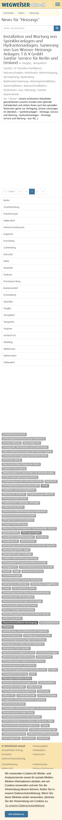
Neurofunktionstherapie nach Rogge (22, 601)
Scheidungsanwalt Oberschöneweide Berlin (26, 593)
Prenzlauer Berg (11, 281)
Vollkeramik (34, 687)
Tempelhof (9, 315)
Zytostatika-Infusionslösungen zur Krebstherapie (29, 708)
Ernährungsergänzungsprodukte (20, 477)
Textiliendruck (10, 541)
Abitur (45, 725)
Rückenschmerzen (32, 571)
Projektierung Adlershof (40, 494)
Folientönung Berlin (13, 507)
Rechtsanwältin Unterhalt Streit (19, 605)
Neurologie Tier (32, 443)
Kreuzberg (8, 241)
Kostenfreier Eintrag (12, 750)
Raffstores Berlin (12, 460)
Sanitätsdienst (47, 682)
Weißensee (9, 349)
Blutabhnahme (11, 533)
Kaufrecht (51, 481)
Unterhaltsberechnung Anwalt (36, 567)
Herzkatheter (28, 541)
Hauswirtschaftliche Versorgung (20, 623)
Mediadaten (39, 750)
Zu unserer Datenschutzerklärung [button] (24, 805)
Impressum (39, 754)
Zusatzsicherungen (47, 652)
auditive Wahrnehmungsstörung (20, 558)
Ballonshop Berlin (12, 618)
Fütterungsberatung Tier (43, 730)
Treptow (7, 329)
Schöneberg (9, 295)
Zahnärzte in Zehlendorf (15, 584)
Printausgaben (40, 746)
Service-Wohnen (11, 443)
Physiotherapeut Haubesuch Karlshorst (23, 661)
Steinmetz (43, 738)
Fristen (53, 670)
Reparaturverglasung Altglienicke (20, 725)
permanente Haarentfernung (18, 657)
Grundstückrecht (49, 623)
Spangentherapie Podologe (17, 554)
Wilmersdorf (9, 356)
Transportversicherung (15, 674)
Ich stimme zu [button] (16, 814)
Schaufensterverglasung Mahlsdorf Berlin (25, 456)
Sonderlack (28, 738)
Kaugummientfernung (14, 524)
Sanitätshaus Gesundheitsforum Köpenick (25, 631)
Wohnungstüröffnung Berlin (42, 734)
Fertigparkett (10, 567)
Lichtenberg (9, 248)
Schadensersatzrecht (14, 434)
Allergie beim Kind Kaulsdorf (18, 520)
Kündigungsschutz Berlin (37, 635)
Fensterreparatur (12, 635)
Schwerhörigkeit (47, 695)
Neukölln (8, 268)
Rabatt (6, 571)
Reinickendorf (10, 288)
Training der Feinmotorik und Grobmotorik (25, 447)
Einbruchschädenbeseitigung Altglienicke (24, 511)
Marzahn (8, 254)
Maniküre (42, 537)
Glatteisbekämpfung (14, 734)
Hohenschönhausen (13, 227)
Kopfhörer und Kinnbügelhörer (19, 490)
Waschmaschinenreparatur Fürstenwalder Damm (29, 528)
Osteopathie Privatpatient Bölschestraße (24, 563)
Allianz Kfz (8, 695)
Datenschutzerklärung (13, 759)
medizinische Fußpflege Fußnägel (21, 503)
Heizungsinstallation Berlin (17, 678)
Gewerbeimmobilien (13, 687)
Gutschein (43, 691)
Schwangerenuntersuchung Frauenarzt (23, 439)
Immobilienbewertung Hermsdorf (20, 485)
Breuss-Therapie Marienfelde (18, 610)
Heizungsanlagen (31, 533)
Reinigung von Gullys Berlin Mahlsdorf (23, 644)
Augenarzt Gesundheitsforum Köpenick (24, 700)
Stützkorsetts (44, 657)
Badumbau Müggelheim (44, 584)
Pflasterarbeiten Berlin (15, 498)
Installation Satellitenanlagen (18, 537)
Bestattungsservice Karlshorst (19, 665)
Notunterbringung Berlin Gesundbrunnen (24, 670)
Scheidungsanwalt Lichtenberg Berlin (22, 481)
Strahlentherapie (12, 575)
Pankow (7, 275)
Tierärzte (7, 627)
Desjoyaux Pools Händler (16, 648)
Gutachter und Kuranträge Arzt (19, 682)
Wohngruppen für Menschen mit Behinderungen (28, 473)
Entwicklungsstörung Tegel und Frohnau (24, 640)
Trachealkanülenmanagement (19, 691)
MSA (32, 674)
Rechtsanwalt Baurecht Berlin (19, 515)
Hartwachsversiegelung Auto (18, 652)
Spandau (8, 302)
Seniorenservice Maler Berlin (18, 712)
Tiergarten (8, 322)
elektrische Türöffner (14, 494)
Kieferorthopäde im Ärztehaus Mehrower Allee (28, 721)
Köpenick (8, 234)
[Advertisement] (31, 154)
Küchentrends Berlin (13, 704)
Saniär (6, 588)
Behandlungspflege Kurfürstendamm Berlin (26, 614)
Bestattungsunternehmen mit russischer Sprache (29, 545)
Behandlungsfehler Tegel (16, 550)
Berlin (6, 200)
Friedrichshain (10, 214)
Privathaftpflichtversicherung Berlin (21, 717)
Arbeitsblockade (26, 695)
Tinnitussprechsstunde (15, 730)
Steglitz (7, 308)
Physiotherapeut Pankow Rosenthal (22, 580)
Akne (45, 485)
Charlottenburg (11, 207)
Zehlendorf (9, 362)
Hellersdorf (9, 221)
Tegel (16, 571)
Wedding (8, 342)
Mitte (6, 261)
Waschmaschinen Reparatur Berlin (21, 464)
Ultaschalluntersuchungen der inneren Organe (27, 451)
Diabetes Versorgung (14, 468)
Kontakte (6, 754)
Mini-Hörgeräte (11, 738)
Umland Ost (9, 335)
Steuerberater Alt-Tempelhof (18, 597)
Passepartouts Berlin (24, 588)
